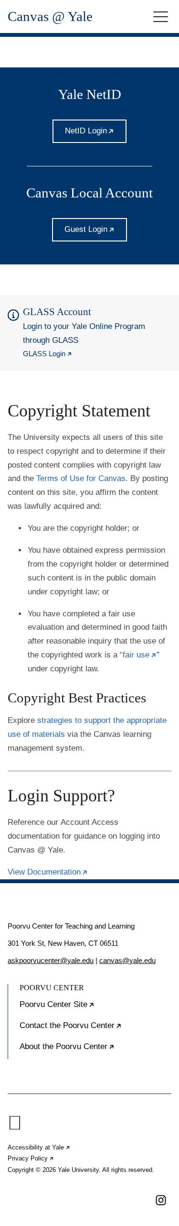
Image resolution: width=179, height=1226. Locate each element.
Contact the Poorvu (95, 1029)
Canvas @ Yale (50, 16)
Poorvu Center (86, 1008)
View (48, 871)
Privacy (31, 1158)
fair (140, 654)
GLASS (48, 354)
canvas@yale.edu (127, 960)
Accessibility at (39, 1147)
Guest (95, 233)
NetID (95, 134)
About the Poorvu (95, 1050)
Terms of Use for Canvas (81, 478)
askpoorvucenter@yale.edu (51, 960)
